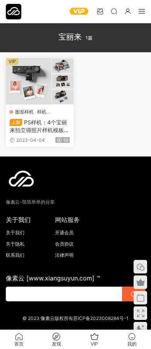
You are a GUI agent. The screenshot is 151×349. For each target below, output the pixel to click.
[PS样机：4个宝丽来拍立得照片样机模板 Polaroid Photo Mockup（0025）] (40, 81)
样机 (41, 112)
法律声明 (64, 255)
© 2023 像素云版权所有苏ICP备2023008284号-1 (75, 318)
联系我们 (15, 255)
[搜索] (113, 11)
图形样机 (24, 112)
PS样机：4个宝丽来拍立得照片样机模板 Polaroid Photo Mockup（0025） (39, 126)
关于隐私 (15, 244)
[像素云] (13, 11)
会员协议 (64, 244)
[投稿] (99, 11)
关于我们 (15, 233)
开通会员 (64, 233)
